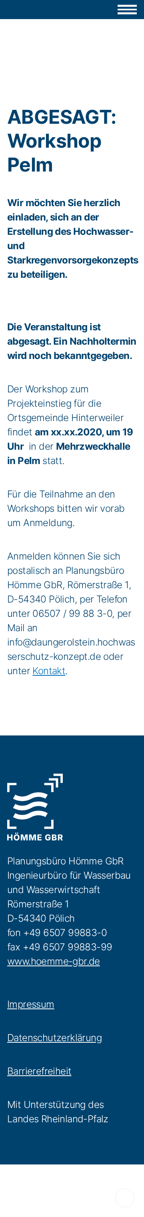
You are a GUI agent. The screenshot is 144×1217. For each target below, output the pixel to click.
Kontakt (48, 671)
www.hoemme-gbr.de (53, 961)
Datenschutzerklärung (54, 1037)
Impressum (30, 1004)
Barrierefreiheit (39, 1071)
